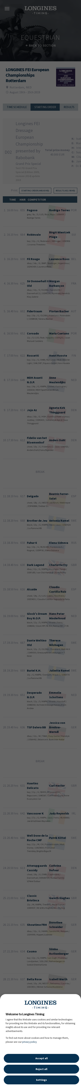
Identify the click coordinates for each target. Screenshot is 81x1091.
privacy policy (29, 1041)
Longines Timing (40, 1004)
